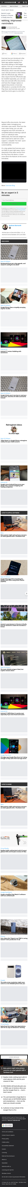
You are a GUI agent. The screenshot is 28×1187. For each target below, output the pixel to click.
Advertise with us (6, 1166)
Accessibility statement (8, 1145)
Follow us (15, 53)
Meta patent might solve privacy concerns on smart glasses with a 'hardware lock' (14, 1070)
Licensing (4, 1152)
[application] (14, 170)
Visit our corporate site (14, 1120)
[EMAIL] (10, 228)
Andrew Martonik (12, 27)
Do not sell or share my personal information (13, 1177)
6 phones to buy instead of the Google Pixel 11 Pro (13, 1109)
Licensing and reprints (8, 1170)
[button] (26, 2)
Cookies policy (5, 1142)
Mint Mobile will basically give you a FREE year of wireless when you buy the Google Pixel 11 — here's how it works (14, 1089)
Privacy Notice (22, 209)
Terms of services (20, 208)
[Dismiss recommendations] (26, 10)
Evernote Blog (10, 185)
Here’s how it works (18, 32)
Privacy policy (5, 1138)
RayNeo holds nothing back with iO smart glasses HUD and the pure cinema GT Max (15, 1079)
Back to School (14, 6)
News (3, 27)
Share (5, 53)
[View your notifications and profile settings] (15, 2)
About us (4, 1159)
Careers (4, 1149)
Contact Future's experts (8, 1135)
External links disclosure (8, 1156)
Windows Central (6, 1173)
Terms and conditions (7, 1131)
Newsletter (23, 53)
